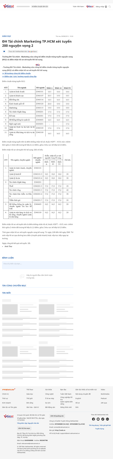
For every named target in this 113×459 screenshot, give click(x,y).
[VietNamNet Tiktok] (102, 420)
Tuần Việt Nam (78, 6)
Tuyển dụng (99, 429)
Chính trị (5, 394)
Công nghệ (49, 394)
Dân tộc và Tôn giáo (9, 407)
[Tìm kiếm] (109, 6)
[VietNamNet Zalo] (107, 420)
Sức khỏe (48, 389)
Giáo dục (6, 36)
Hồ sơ (77, 403)
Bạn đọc (63, 389)
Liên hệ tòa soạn (24, 428)
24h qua (104, 403)
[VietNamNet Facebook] (93, 420)
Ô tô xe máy (49, 398)
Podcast (104, 398)
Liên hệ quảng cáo (57, 416)
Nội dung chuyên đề (83, 394)
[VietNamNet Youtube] (98, 420)
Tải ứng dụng (94, 425)
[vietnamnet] (8, 8)
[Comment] (4, 51)
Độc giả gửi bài (105, 425)
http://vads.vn (60, 430)
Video (103, 389)
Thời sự (5, 398)
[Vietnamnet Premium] (8, 390)
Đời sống (29, 403)
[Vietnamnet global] (90, 7)
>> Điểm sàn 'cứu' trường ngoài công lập (19, 76)
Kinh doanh (6, 403)
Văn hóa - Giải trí (32, 407)
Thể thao (29, 389)
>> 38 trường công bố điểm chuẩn (16, 73)
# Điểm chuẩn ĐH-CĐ (40, 6)
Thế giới (29, 398)
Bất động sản (50, 407)
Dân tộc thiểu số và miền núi (86, 389)
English (78, 398)
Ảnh (76, 407)
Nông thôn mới (66, 407)
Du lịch (47, 403)
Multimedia (105, 394)
